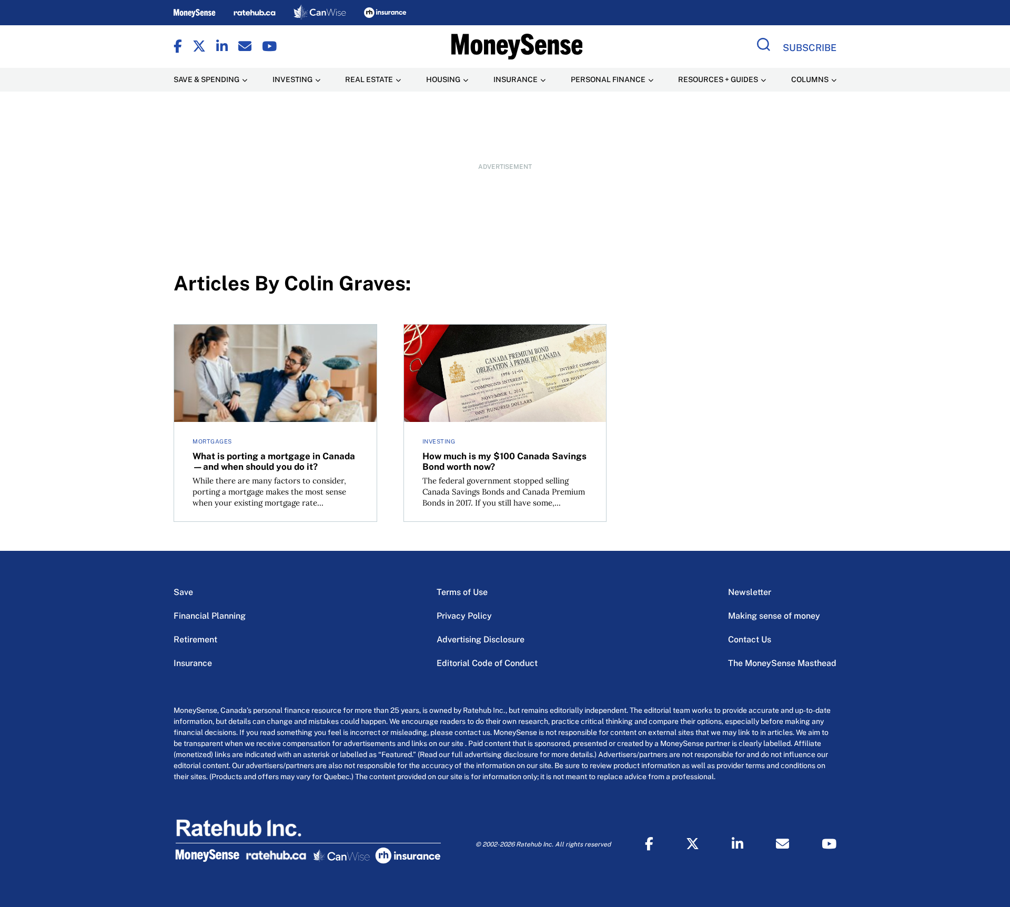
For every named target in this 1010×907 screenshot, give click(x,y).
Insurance (193, 663)
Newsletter (749, 592)
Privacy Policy (464, 616)
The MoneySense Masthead (782, 663)
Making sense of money (774, 616)
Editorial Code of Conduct (487, 663)
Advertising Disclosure (480, 639)
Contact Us (749, 639)
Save (183, 592)
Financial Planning (210, 616)
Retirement (195, 639)
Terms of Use (462, 592)
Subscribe (809, 47)
